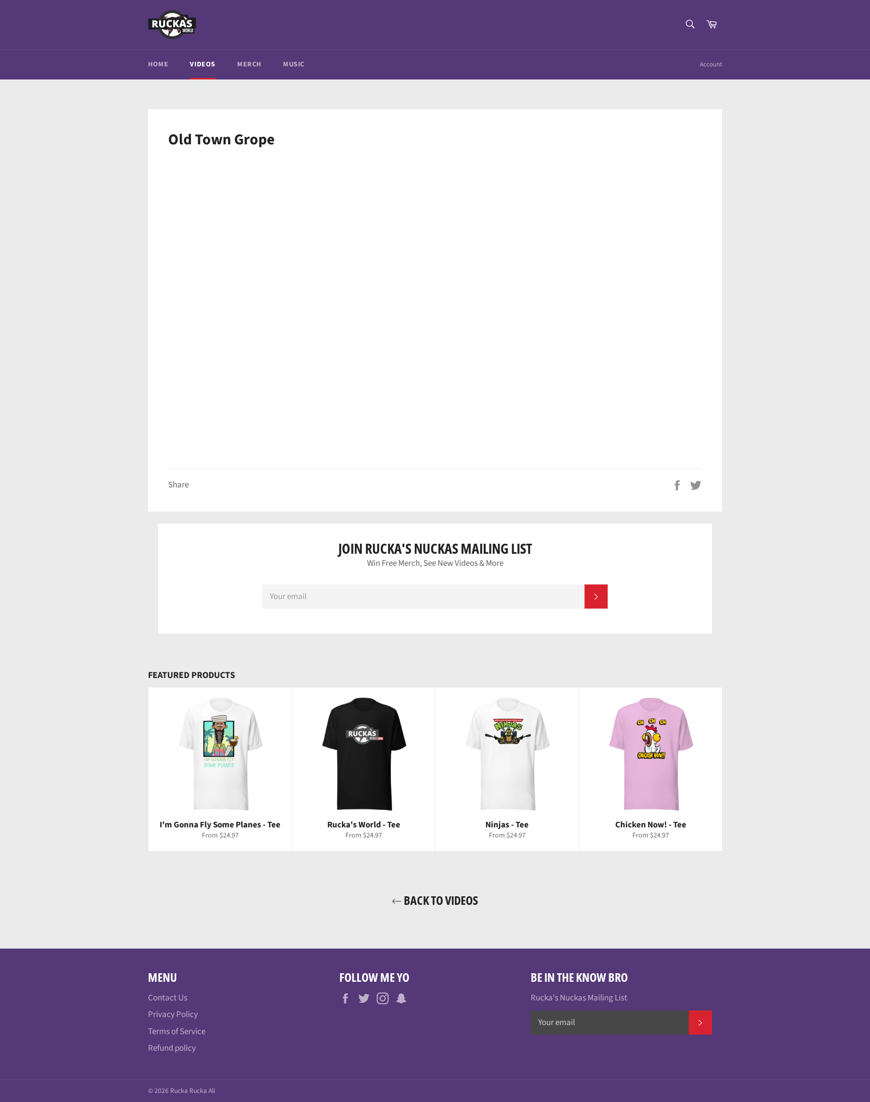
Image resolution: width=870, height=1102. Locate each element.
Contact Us (167, 998)
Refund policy (172, 1048)
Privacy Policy (173, 1014)
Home (158, 64)
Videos (202, 64)
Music (294, 64)
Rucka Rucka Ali (192, 1090)
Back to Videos (440, 900)
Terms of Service (176, 1032)
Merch (249, 64)
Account (711, 64)
